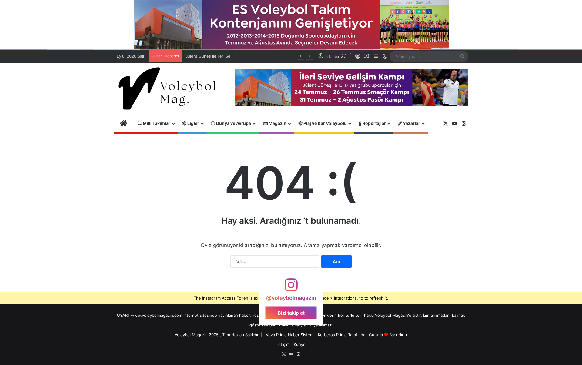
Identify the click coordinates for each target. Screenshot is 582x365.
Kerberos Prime (332, 334)
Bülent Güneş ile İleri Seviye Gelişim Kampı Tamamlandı (236, 56)
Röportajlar (374, 123)
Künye (300, 344)
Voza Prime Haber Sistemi (290, 334)
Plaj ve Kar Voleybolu (325, 123)
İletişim (282, 344)
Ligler (192, 123)
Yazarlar (411, 123)
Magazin (277, 123)
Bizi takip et (291, 313)
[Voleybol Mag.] (170, 88)
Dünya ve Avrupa (233, 123)
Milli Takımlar (156, 123)
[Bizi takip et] (291, 288)
